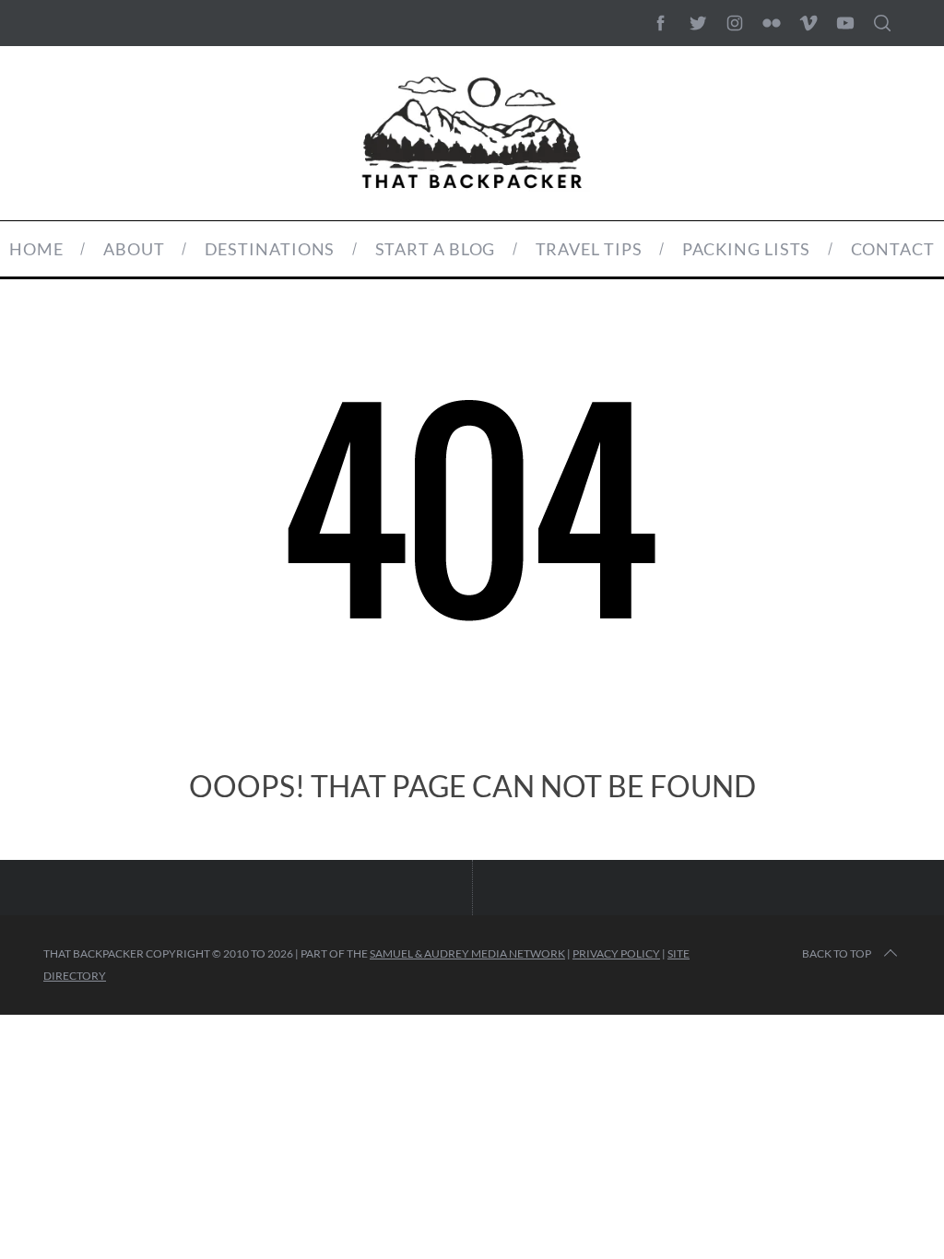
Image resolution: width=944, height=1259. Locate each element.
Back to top (836, 953)
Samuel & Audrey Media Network (467, 953)
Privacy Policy (616, 953)
